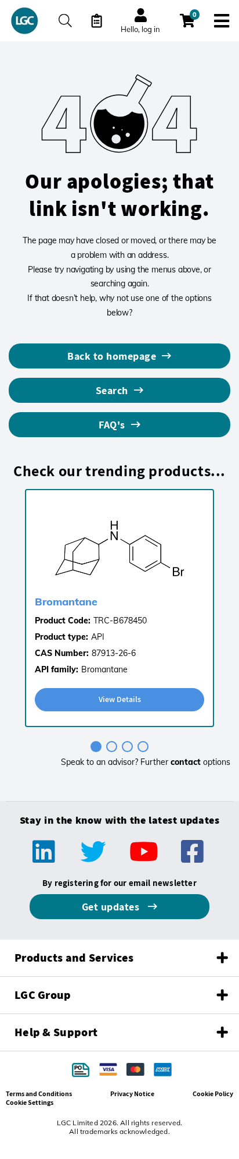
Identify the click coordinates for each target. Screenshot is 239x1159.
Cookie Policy (213, 1093)
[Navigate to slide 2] (111, 746)
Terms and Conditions (39, 1093)
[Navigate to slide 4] (143, 746)
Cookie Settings (29, 1102)
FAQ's (112, 424)
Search (112, 390)
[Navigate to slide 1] (96, 746)
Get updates (112, 906)
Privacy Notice (132, 1093)
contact (186, 762)
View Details (120, 699)
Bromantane (66, 601)
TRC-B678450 (120, 620)
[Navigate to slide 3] (127, 746)
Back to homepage (111, 356)
